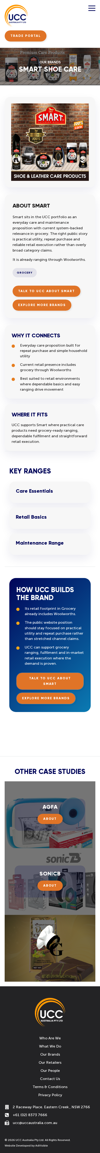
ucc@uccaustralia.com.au (35, 1123)
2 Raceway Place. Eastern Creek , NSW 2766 (51, 1107)
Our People (50, 1070)
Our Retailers (50, 1062)
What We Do (50, 1046)
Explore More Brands (42, 305)
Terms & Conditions (50, 1087)
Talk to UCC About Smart (46, 291)
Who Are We (50, 1038)
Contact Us (50, 1078)
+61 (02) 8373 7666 (30, 1115)
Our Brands (50, 1054)
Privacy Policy (50, 1095)
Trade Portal (25, 36)
